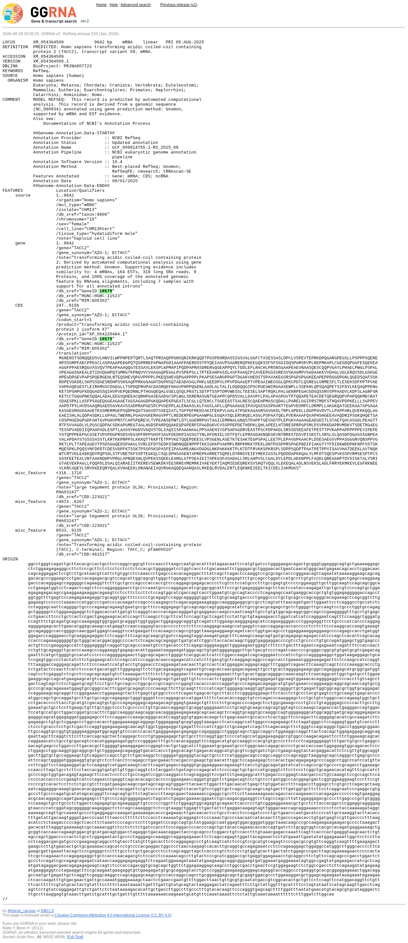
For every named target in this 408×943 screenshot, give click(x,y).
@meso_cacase (22, 911)
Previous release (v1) (178, 5)
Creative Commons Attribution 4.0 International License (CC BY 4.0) (113, 915)
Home (101, 5)
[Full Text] (75, 937)
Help (114, 5)
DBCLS (47, 911)
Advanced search (135, 5)
